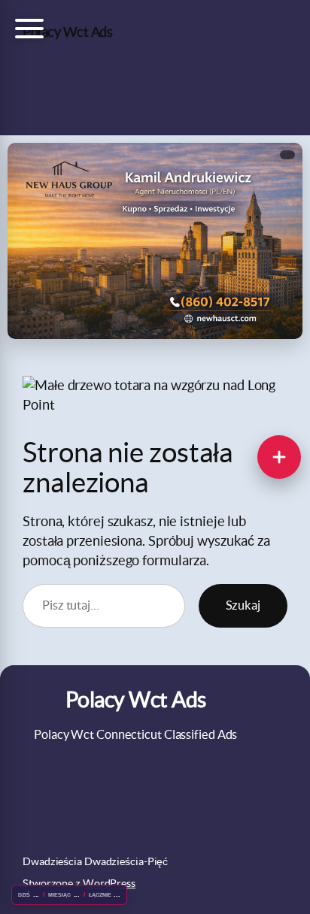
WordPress (109, 883)
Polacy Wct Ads (67, 32)
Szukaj (243, 605)
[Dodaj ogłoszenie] (279, 457)
